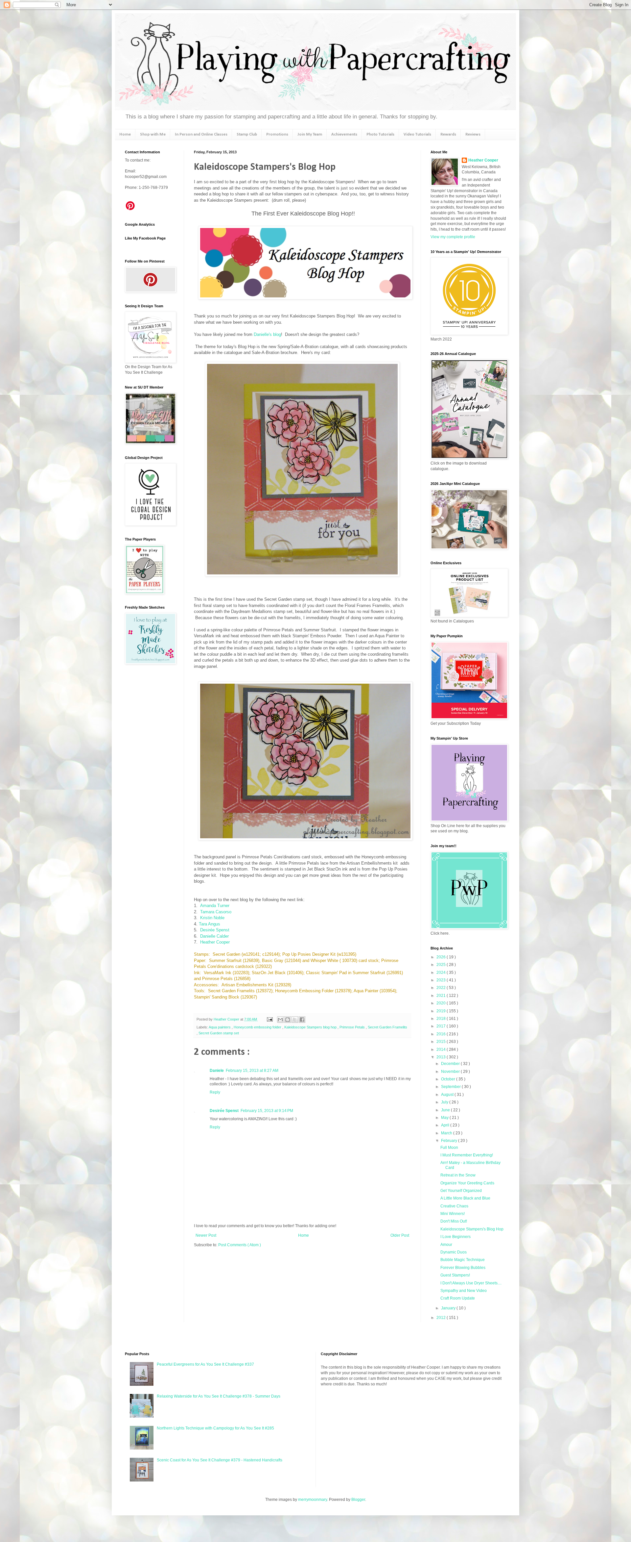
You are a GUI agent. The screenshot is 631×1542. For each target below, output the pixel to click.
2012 (441, 1317)
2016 (441, 1034)
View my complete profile (453, 237)
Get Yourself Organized (461, 1190)
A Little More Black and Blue (465, 1198)
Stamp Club (247, 134)
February (449, 1140)
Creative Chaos (454, 1206)
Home (125, 134)
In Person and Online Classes (201, 134)
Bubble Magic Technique (462, 1259)
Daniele (217, 1070)
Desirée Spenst (214, 929)
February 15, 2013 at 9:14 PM (267, 1110)
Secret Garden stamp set (219, 1033)
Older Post (399, 1235)
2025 (441, 964)
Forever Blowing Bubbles (462, 1267)
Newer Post (206, 1235)
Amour (446, 1244)
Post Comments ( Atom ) (239, 1245)
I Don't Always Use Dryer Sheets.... (471, 1283)
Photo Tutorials (380, 134)
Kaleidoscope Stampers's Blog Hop (471, 1229)
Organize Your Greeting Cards (467, 1183)
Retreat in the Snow (458, 1175)
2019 (441, 1011)
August (448, 1094)
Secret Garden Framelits (387, 1027)
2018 (441, 1018)
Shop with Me (153, 134)
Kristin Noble (212, 917)
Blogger (358, 1499)
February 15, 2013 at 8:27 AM (252, 1070)
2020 (441, 1003)
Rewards (448, 134)
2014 (441, 1049)
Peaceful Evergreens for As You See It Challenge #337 (205, 1364)
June (446, 1110)
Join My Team (309, 134)
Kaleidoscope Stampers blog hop (311, 1027)
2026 (441, 957)
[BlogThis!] (287, 1019)
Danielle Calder (215, 936)
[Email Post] (269, 1019)
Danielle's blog (267, 334)
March (447, 1133)
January (448, 1308)
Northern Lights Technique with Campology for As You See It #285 (215, 1428)
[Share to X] (295, 1019)
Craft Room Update (457, 1298)
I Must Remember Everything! (466, 1155)
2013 (441, 1057)
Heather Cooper (215, 942)
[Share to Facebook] (302, 1019)
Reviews (472, 134)
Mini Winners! (452, 1213)
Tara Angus (210, 924)
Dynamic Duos (453, 1252)
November (451, 1071)
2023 (441, 980)
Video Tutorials (417, 134)
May (445, 1117)
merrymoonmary (312, 1499)
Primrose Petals (352, 1027)
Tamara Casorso (215, 911)
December (451, 1063)
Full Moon (449, 1147)
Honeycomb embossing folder (258, 1027)
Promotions (277, 134)
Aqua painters (220, 1027)
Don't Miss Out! (453, 1221)
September (451, 1086)
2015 (441, 1041)
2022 (441, 987)
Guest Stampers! (455, 1275)
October (448, 1079)
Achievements (344, 134)
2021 (441, 995)
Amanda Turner (215, 905)
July (445, 1102)
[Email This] (280, 1019)
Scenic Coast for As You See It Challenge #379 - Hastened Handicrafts (219, 1460)
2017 (441, 1026)
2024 (441, 972)
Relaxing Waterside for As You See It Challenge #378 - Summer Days (218, 1396)
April (445, 1125)
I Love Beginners (455, 1236)
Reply (215, 1092)
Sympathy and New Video (463, 1290)
